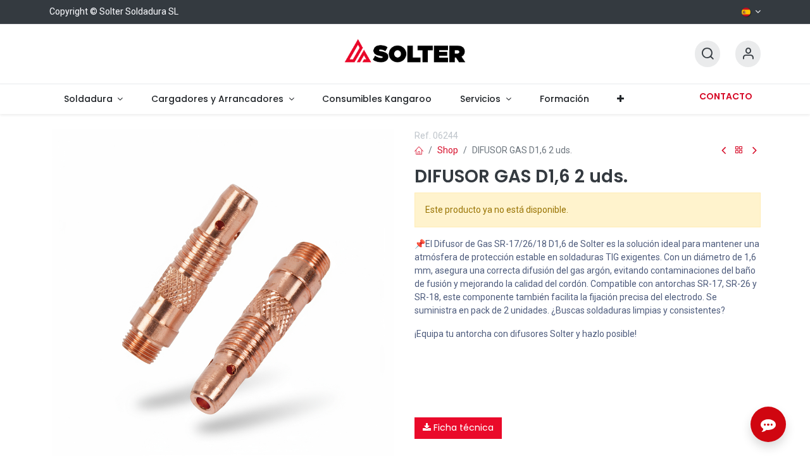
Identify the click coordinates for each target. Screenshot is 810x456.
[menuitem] (93, 99)
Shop (447, 150)
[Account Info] (748, 54)
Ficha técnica (462, 427)
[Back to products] (739, 150)
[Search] (707, 54)
